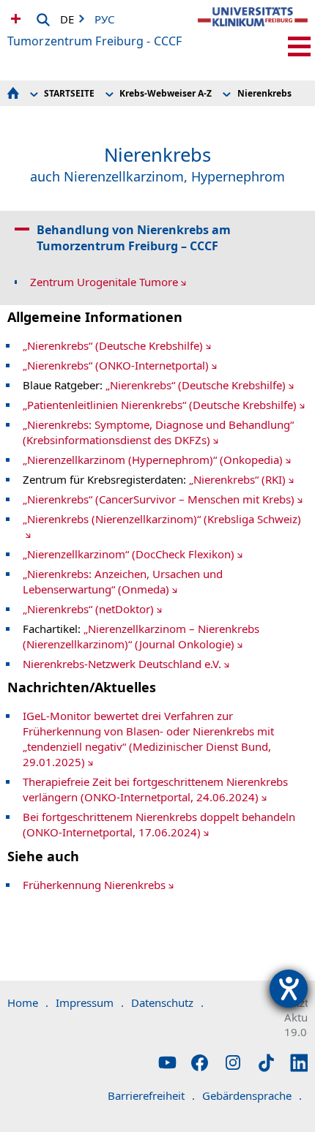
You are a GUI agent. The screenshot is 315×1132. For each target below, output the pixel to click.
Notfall (14, 18)
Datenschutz (167, 1002)
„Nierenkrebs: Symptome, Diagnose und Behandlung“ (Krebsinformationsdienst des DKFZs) (158, 432)
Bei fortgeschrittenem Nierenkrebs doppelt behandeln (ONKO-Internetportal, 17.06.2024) (159, 824)
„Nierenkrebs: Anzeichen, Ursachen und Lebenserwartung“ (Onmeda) (123, 581)
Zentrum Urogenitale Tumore (104, 281)
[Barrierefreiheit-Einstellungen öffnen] (289, 989)
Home (27, 1002)
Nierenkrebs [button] (264, 93)
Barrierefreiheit (151, 1095)
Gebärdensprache (252, 1095)
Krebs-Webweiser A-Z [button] (165, 93)
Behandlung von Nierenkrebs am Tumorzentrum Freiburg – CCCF (134, 238)
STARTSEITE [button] (69, 93)
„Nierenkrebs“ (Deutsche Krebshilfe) (113, 345)
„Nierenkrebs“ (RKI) (237, 479)
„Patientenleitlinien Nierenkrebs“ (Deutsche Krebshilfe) (160, 404)
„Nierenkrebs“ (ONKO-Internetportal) (116, 365)
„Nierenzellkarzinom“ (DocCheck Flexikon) (128, 554)
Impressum (90, 1002)
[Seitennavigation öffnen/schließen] (299, 46)
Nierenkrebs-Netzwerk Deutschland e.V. (122, 663)
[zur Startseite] (253, 29)
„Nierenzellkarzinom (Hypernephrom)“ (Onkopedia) (153, 459)
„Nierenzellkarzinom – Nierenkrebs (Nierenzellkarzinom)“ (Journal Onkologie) (141, 636)
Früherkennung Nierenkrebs (94, 884)
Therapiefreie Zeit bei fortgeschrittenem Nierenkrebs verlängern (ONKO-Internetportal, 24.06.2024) (155, 789)
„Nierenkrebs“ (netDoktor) (88, 608)
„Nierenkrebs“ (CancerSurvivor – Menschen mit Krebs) (158, 499)
